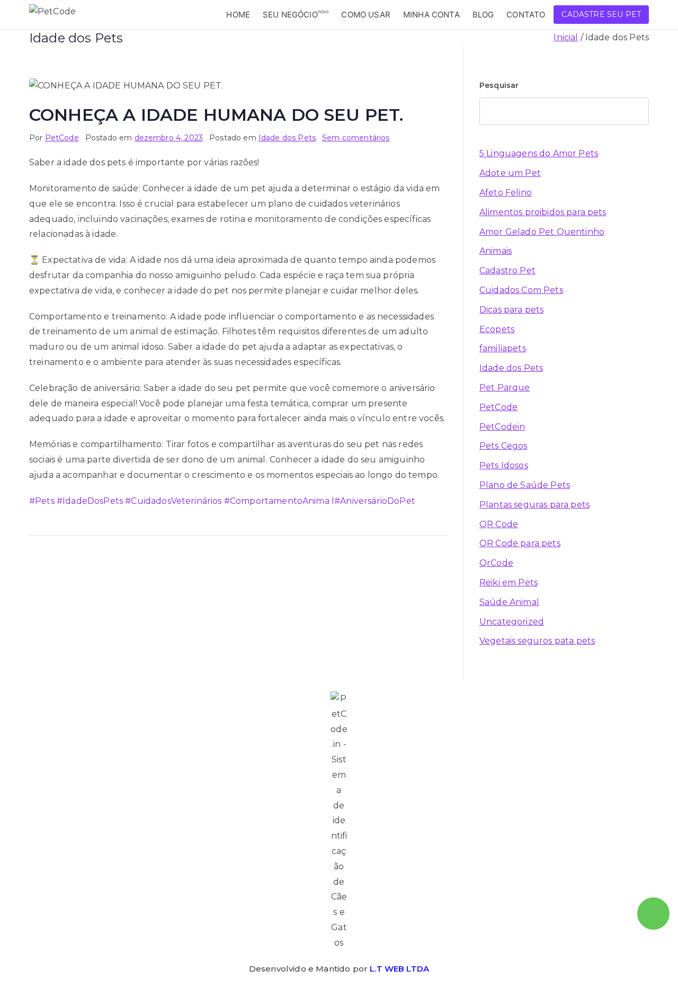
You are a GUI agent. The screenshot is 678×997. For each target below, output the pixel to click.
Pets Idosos (503, 465)
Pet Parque (504, 387)
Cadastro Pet (507, 270)
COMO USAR (365, 15)
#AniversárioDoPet (374, 501)
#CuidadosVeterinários (172, 501)
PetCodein (502, 427)
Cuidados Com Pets (521, 290)
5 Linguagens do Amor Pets (538, 153)
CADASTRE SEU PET (601, 14)
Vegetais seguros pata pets (537, 641)
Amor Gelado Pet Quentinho (541, 232)
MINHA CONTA (431, 15)
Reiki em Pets (508, 582)
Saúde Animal (509, 602)
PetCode (62, 138)
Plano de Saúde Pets (524, 485)
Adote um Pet (510, 173)
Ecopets (496, 329)
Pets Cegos (503, 446)
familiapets (502, 348)
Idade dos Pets (287, 138)
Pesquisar (499, 85)
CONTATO (525, 15)
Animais (495, 251)
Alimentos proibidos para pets (542, 212)
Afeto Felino (505, 193)
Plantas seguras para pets (534, 505)
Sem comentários (355, 138)
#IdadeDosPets (89, 501)
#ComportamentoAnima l (278, 501)
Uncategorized (511, 622)
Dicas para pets (511, 310)
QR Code (498, 524)
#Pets (42, 501)
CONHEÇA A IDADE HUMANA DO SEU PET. (216, 114)
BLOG (483, 15)
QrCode (496, 563)
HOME (238, 15)
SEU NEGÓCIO (295, 14)
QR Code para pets (519, 543)
